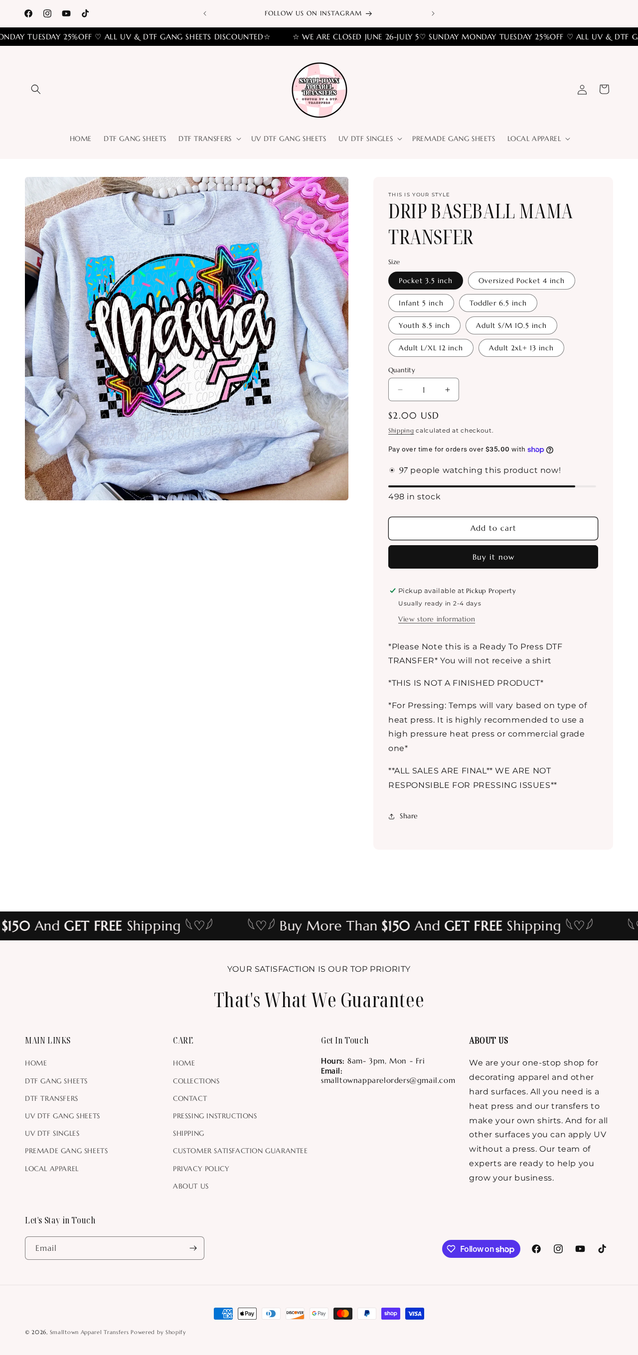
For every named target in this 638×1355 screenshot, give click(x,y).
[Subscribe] (193, 1248)
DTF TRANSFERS (51, 1098)
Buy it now (493, 557)
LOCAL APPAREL (52, 1168)
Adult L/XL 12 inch (431, 347)
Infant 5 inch (421, 303)
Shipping (401, 430)
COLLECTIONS (196, 1080)
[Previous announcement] (205, 13)
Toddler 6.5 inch (498, 303)
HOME (36, 1062)
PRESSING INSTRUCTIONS (215, 1115)
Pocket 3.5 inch (426, 280)
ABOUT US (191, 1186)
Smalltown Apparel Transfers (89, 1332)
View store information (436, 618)
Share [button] (409, 815)
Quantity (401, 370)
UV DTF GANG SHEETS (62, 1115)
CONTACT (190, 1098)
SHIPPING (188, 1133)
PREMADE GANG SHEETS (66, 1150)
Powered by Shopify (158, 1332)
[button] (36, 89)
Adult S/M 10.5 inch (511, 325)
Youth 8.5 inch (424, 325)
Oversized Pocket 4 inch (521, 280)
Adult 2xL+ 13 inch (521, 347)
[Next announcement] (433, 13)
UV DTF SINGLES (52, 1133)
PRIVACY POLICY (201, 1168)
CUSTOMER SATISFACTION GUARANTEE (240, 1150)
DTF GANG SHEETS (56, 1080)
